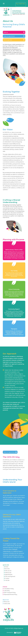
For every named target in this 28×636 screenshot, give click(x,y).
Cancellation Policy (9, 588)
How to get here (8, 40)
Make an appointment (9, 36)
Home (6, 566)
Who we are (8, 570)
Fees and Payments (10, 576)
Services (7, 568)
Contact (7, 578)
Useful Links (7, 603)
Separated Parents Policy (10, 594)
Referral (6, 32)
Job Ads (7, 580)
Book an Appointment (9, 452)
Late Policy (7, 590)
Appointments (8, 574)
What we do (8, 572)
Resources (6, 601)
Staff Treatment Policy (10, 592)
